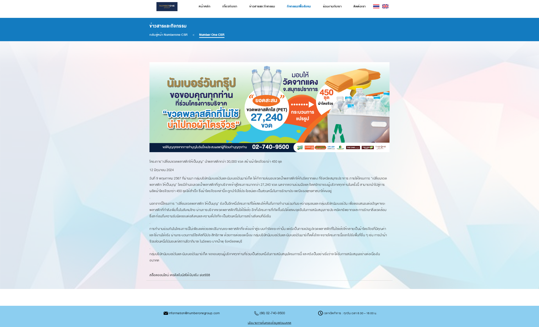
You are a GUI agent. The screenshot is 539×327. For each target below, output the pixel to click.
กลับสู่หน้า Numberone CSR (168, 34)
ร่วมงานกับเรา (332, 6)
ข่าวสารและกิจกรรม (262, 6)
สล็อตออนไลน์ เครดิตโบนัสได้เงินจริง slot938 (179, 275)
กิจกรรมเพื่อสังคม (299, 6)
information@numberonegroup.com (194, 313)
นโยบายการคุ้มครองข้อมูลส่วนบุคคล (269, 323)
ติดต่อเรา (360, 6)
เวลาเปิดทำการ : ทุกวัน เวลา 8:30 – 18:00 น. (350, 313)
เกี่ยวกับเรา (229, 6)
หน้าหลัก (204, 6)
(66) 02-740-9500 (272, 313)
